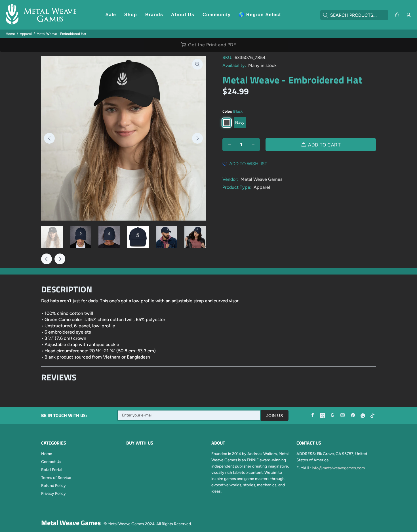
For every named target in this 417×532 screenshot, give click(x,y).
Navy (240, 122)
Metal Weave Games (261, 179)
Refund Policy (53, 485)
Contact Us (51, 461)
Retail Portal (51, 469)
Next (197, 138)
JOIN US (274, 415)
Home (10, 34)
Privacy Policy (53, 493)
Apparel (26, 34)
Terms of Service (56, 477)
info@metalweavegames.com (338, 468)
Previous (49, 138)
